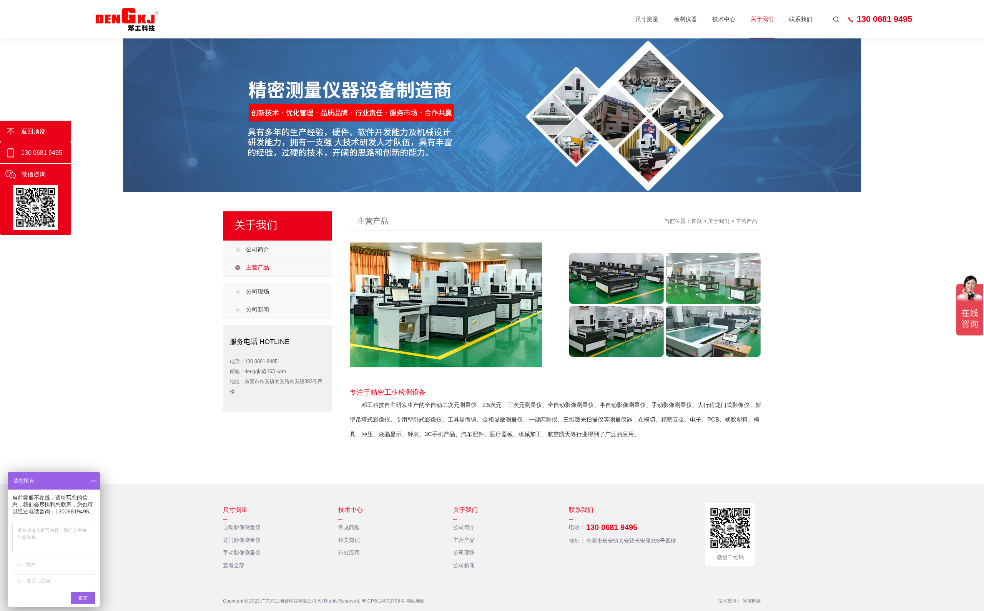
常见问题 (349, 527)
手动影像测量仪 (242, 553)
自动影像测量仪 (242, 527)
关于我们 (762, 19)
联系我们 (800, 19)
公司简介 (257, 249)
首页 (696, 221)
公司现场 (257, 291)
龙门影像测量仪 (242, 540)
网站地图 (415, 601)
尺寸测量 (646, 19)
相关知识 (349, 540)
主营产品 (257, 267)
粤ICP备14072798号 (383, 601)
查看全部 (233, 565)
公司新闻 (257, 309)
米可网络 (752, 601)
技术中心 (723, 19)
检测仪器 (685, 19)
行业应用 (349, 553)
